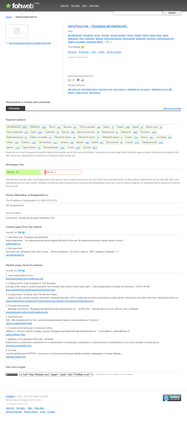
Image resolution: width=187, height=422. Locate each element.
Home (9, 17)
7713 (135, 137)
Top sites (75, 5)
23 (74, 137)
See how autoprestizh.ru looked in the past (30, 43)
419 (98, 127)
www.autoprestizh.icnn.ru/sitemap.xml (24, 278)
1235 (154, 132)
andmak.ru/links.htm (16, 357)
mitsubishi (88, 35)
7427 (34, 142)
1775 (137, 142)
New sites (94, 5)
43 (58, 132)
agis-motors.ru (119, 89)
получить (151, 38)
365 (72, 132)
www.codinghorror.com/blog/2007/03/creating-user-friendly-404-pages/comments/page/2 (50, 301)
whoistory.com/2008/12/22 (19, 345)
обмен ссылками (76, 42)
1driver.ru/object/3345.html (19, 323)
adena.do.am (94, 92)
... (110, 42)
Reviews (72, 52)
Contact (51, 411)
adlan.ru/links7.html (15, 334)
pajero (130, 35)
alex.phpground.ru (90, 89)
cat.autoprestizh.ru (15, 255)
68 (39, 148)
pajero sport (155, 35)
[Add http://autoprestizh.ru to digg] (70, 80)
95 (117, 132)
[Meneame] (74, 80)
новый (138, 35)
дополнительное (113, 38)
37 (98, 137)
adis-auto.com (74, 89)
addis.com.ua (82, 92)
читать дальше (118, 35)
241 (26, 132)
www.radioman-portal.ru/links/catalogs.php (27, 312)
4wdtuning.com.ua (159, 89)
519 (16, 142)
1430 (62, 148)
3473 (94, 148)
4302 (40, 132)
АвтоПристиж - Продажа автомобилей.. (98, 26)
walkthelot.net (133, 89)
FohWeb (10, 396)
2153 (78, 148)
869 (87, 142)
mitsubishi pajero (94, 42)
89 (121, 142)
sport (81, 38)
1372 (17, 148)
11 (161, 127)
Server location (113, 52)
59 (98, 132)
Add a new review (172, 108)
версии (99, 38)
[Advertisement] (33, 72)
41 (50, 137)
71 (113, 127)
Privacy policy (31, 411)
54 (26, 137)
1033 (44, 127)
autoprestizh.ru (13, 244)
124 (58, 127)
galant (145, 35)
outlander (90, 38)
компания (141, 38)
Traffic (101, 52)
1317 (55, 142)
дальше (105, 35)
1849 (127, 127)
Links (93, 52)
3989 (135, 132)
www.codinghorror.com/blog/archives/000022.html (30, 290)
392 (151, 137)
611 (75, 127)
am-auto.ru (145, 89)
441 (101, 142)
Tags (84, 5)
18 (142, 127)
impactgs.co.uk (105, 89)
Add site (65, 5)
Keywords (84, 52)
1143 (161, 142)
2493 (24, 127)
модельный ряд (165, 38)
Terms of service (14, 411)
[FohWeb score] (12, 374)
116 (169, 137)
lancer (97, 35)
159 (71, 142)
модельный (129, 38)
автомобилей (75, 35)
